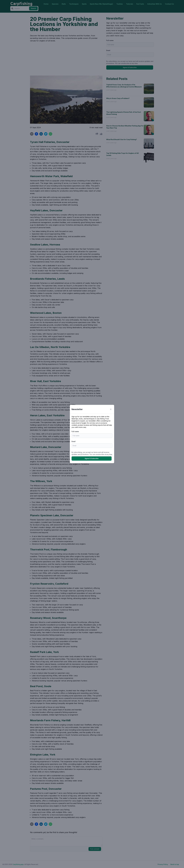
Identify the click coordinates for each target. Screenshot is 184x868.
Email (73, 441)
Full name (75, 431)
